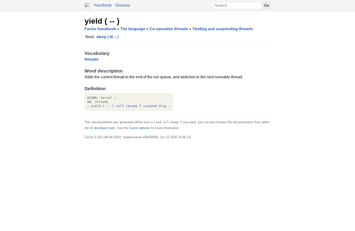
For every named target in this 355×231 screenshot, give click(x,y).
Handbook (103, 5)
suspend (150, 106)
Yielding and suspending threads (222, 29)
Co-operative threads (168, 29)
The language (132, 29)
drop (162, 106)
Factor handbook (100, 29)
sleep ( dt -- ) (107, 37)
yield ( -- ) (102, 21)
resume (131, 106)
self (120, 106)
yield (96, 106)
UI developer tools (102, 128)
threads (92, 59)
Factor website (139, 128)
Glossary (122, 5)
